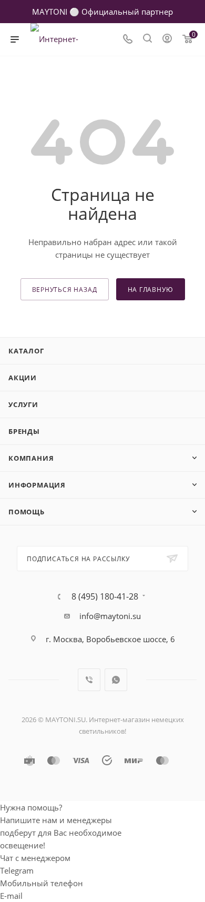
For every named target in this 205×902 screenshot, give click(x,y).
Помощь (26, 511)
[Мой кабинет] (167, 39)
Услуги (23, 404)
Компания (31, 458)
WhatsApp (116, 679)
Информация (37, 485)
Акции (22, 377)
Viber (89, 679)
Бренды (24, 431)
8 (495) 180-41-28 (104, 596)
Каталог (26, 351)
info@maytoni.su (110, 616)
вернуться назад (64, 289)
